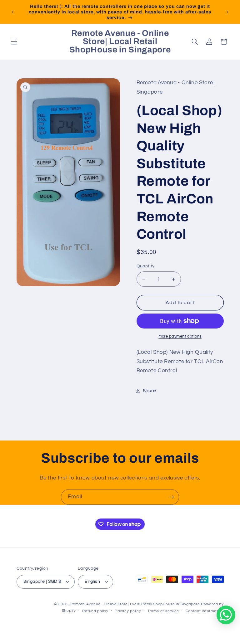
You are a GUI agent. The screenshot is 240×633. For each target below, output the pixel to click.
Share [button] (149, 390)
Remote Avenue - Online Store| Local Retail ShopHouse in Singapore (135, 604)
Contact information (205, 611)
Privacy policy (128, 611)
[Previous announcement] (12, 12)
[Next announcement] (227, 12)
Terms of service (163, 611)
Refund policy (95, 611)
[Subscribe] (171, 496)
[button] (14, 42)
